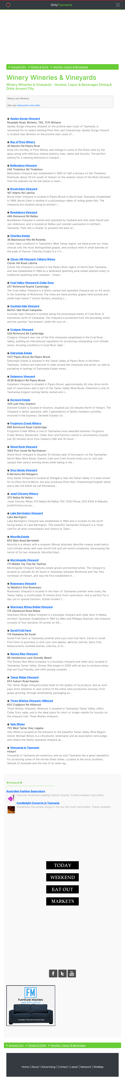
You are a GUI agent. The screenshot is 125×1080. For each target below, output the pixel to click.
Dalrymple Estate (21, 353)
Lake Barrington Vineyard (26, 513)
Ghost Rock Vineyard (23, 446)
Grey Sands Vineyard (23, 470)
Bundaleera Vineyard (23, 212)
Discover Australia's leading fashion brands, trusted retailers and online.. (61, 795)
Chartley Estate (20, 235)
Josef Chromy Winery (24, 493)
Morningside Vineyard (24, 560)
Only (61, 5)
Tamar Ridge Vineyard (24, 677)
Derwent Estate (20, 399)
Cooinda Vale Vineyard (24, 306)
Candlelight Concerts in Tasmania (38, 803)
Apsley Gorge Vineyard (25, 118)
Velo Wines (17, 724)
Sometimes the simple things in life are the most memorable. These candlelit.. (64, 806)
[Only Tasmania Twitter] (62, 973)
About (35, 1066)
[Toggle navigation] (117, 5)
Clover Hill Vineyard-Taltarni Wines (32, 259)
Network (85, 1066)
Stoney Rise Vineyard (24, 653)
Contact (63, 1066)
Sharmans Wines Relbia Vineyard (31, 607)
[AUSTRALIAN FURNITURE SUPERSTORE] (30, 1005)
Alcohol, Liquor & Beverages (70, 67)
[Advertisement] (62, 39)
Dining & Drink (40, 67)
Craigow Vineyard (21, 329)
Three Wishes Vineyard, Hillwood (31, 700)
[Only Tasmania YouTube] (72, 973)
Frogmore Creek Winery (25, 423)
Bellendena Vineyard (23, 165)
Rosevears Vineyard (23, 583)
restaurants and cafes (28, 105)
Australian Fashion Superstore (25, 791)
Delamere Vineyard (22, 376)
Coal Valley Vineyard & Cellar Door (32, 282)
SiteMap (98, 1066)
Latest (74, 1066)
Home (25, 1066)
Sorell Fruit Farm (20, 630)
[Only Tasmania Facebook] (53, 973)
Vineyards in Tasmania (24, 747)
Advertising (48, 1066)
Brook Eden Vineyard (23, 188)
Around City (18, 67)
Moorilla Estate (19, 536)
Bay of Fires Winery (22, 142)
